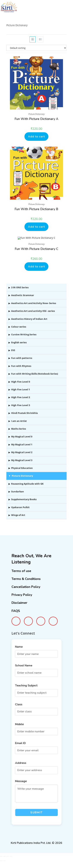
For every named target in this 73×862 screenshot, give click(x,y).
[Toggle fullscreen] (4, 856)
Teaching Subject (26, 685)
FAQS (16, 611)
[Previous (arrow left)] (1, 860)
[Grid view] (33, 39)
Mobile (19, 724)
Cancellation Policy (26, 587)
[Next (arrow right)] (4, 860)
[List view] (40, 39)
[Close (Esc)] (11, 856)
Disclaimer (19, 603)
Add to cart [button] (36, 136)
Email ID (20, 743)
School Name (23, 665)
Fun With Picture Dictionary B (36, 209)
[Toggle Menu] (66, 9)
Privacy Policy (22, 595)
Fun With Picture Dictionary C (36, 249)
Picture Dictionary (36, 113)
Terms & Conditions (26, 579)
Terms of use (21, 571)
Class (18, 704)
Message (21, 781)
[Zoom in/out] (1, 856)
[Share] (7, 856)
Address (20, 763)
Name (19, 647)
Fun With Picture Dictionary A (36, 119)
